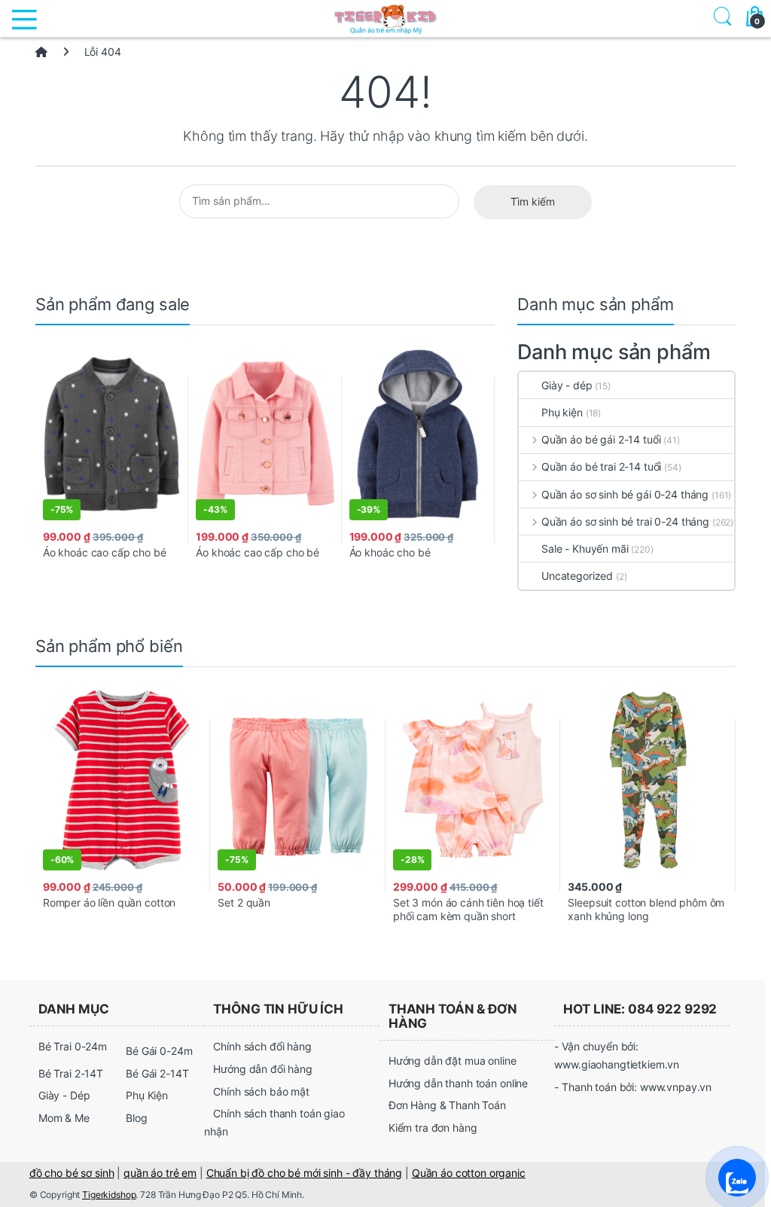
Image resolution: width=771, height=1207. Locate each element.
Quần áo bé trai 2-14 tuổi (601, 466)
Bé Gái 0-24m (159, 1050)
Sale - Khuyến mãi (585, 548)
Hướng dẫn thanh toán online (458, 1083)
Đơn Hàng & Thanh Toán (447, 1105)
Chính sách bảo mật (261, 1091)
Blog (136, 1117)
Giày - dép (567, 385)
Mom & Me (64, 1117)
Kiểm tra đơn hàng (433, 1127)
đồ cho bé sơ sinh (71, 1172)
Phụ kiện (562, 412)
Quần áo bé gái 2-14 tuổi (600, 439)
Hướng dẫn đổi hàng (262, 1068)
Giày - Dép (64, 1095)
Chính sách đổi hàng (262, 1046)
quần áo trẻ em (160, 1172)
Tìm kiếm (532, 201)
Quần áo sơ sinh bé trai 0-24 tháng (625, 521)
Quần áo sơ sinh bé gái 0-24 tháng (625, 494)
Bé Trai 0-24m (72, 1046)
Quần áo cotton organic (469, 1172)
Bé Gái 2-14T (157, 1073)
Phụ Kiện (147, 1095)
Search (720, 18)
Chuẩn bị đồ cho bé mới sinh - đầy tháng (304, 1172)
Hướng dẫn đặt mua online (453, 1060)
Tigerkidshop (109, 1194)
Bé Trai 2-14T (70, 1073)
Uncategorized (577, 575)
